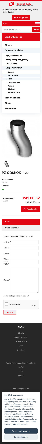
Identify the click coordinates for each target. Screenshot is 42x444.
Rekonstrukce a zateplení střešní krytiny (17, 9)
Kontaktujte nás (21, 17)
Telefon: (7, 248)
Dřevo (8, 103)
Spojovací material (14, 55)
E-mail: (7, 254)
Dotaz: (7, 280)
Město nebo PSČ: (6, 261)
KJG (10, 79)
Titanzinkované (14, 82)
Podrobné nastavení (20, 424)
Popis (7, 221)
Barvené (11, 72)
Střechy (8, 45)
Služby (35, 9)
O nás (4, 12)
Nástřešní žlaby (14, 92)
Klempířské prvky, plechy (17, 59)
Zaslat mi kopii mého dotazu (15, 296)
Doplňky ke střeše (14, 50)
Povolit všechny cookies (21, 431)
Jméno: (7, 242)
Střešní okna (11, 63)
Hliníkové (11, 89)
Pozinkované (13, 75)
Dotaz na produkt (12, 227)
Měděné (11, 86)
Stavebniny (10, 108)
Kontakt (11, 12)
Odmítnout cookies (21, 437)
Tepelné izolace (12, 97)
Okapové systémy (14, 67)
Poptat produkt (32, 209)
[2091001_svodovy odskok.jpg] (21, 138)
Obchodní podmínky (21, 388)
